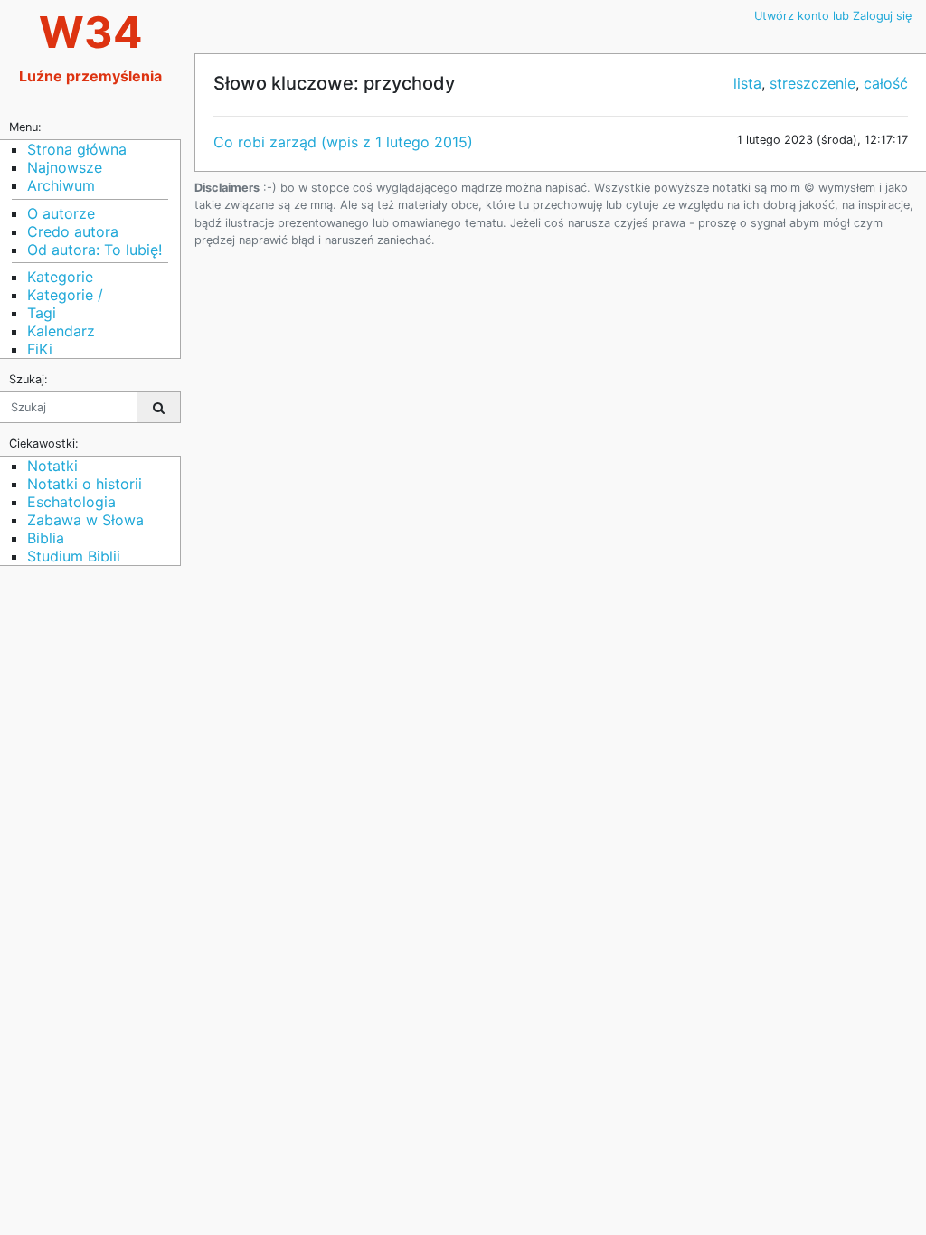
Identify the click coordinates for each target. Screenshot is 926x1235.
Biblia (45, 538)
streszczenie (812, 83)
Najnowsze (64, 167)
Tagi (41, 313)
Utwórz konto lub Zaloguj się (833, 16)
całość (886, 83)
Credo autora (72, 231)
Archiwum (61, 185)
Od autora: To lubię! (94, 249)
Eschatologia (71, 502)
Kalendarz (61, 331)
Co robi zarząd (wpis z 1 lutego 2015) (343, 142)
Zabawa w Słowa (85, 520)
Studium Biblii (73, 556)
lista (747, 83)
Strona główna (77, 149)
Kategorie (60, 277)
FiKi (39, 349)
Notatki (52, 466)
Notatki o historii (84, 484)
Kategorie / (65, 295)
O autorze (61, 213)
